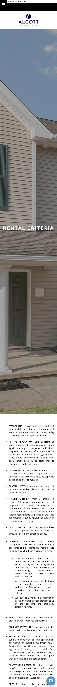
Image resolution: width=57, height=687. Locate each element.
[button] (3, 3)
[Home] (28, 20)
